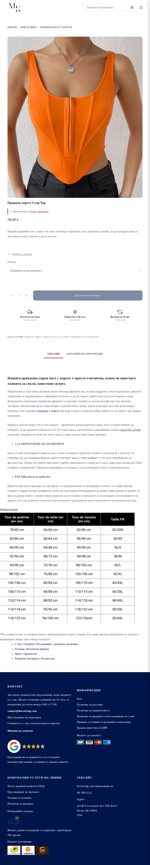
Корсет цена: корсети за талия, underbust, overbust (62, 337)
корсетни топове (130, 429)
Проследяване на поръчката (24, 717)
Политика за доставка (90, 704)
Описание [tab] (53, 354)
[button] (20, 254)
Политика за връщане (20, 803)
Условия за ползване (20, 797)
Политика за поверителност (93, 710)
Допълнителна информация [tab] (85, 354)
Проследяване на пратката (23, 791)
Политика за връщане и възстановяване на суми (105, 716)
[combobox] (107, 7)
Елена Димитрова (39, 211)
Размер (12, 261)
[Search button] (132, 7)
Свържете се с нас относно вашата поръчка (34, 723)
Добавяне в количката (88, 295)
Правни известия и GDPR (92, 727)
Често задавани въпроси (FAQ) (26, 786)
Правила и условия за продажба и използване (104, 721)
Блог (79, 698)
